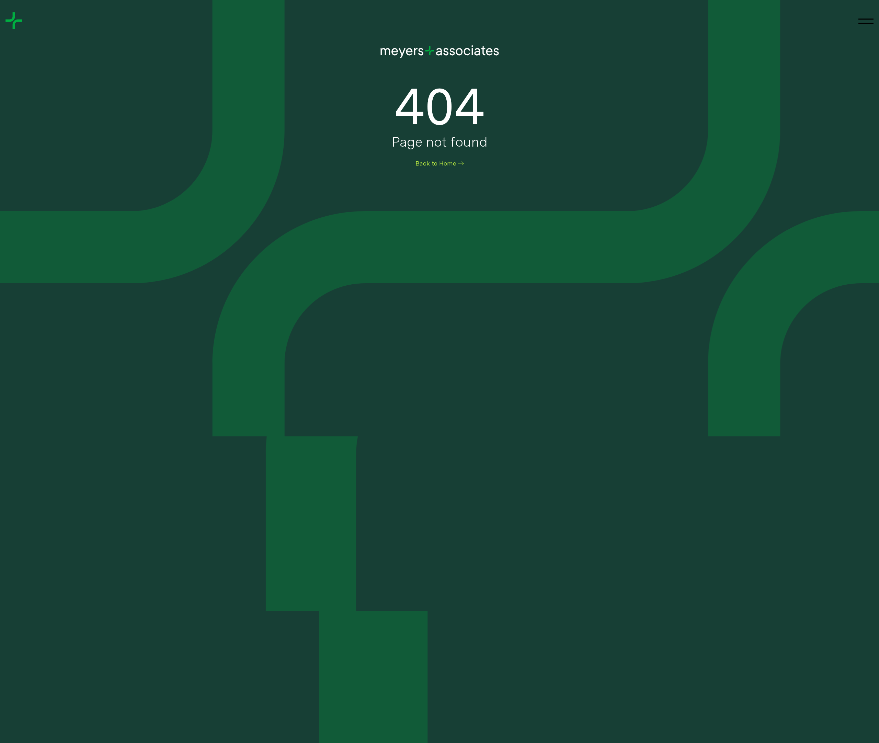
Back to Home (435, 163)
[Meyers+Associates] (13, 20)
